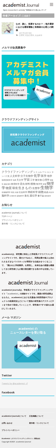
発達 (16, 192)
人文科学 (15, 176)
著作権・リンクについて (13, 223)
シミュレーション (42, 172)
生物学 (46, 187)
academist (12, 293)
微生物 (38, 179)
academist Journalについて (14, 212)
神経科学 (33, 192)
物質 (9, 188)
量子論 (41, 195)
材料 (27, 183)
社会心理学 (29, 35)
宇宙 (27, 180)
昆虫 (22, 183)
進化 (26, 195)
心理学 (21, 35)
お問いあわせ (7, 423)
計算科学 (13, 196)
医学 (44, 176)
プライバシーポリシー (12, 220)
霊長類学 (47, 196)
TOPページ (7, 216)
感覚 (5, 184)
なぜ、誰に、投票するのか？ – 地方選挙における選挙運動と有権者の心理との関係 (35, 26)
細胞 (41, 192)
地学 (49, 176)
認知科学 (20, 196)
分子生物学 (26, 176)
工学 (32, 179)
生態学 (36, 188)
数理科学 (15, 183)
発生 (13, 192)
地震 (14, 180)
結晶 (46, 192)
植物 (33, 183)
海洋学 (39, 183)
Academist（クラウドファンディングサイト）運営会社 (21, 438)
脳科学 (5, 195)
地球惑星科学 (7, 180)
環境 (15, 188)
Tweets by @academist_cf (15, 383)
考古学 (51, 192)
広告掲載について (36, 416)
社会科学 (38, 35)
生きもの (25, 187)
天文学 (20, 179)
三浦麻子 (26, 15)
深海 (44, 184)
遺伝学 (33, 195)
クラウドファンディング (17, 172)
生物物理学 (6, 192)
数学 (9, 184)
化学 (37, 175)
